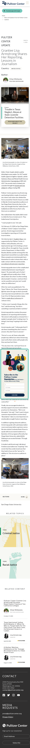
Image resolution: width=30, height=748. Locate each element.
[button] (14, 377)
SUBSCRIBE (14, 395)
